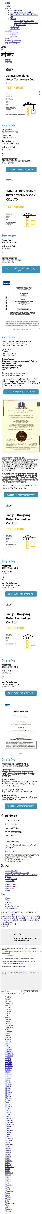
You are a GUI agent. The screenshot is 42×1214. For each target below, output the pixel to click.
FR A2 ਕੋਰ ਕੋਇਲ (16, 11)
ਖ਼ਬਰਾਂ (7, 39)
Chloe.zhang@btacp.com (19, 859)
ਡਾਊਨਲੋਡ (13, 35)
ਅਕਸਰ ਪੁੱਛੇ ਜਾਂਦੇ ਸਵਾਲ (13, 41)
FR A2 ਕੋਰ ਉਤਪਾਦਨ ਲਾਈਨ (24, 21)
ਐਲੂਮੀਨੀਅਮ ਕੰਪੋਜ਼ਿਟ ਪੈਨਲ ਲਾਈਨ (13, 916)
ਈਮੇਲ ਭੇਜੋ (4, 926)
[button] (21, 169)
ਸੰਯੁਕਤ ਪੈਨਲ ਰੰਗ (7, 922)
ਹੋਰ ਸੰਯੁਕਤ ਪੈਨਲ (11, 879)
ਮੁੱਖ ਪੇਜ (7, 7)
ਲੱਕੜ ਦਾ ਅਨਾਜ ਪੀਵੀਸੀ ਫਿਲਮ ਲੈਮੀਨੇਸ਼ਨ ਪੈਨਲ (21, 875)
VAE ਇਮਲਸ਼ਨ (15, 29)
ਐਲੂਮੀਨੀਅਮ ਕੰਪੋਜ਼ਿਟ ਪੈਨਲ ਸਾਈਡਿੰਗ (26, 920)
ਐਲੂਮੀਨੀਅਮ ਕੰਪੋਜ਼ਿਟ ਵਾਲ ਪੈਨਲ (23, 918)
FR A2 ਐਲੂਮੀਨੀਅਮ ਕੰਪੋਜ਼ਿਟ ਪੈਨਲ (22, 13)
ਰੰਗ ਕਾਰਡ (13, 37)
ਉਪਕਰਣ (13, 19)
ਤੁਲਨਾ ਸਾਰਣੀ (14, 27)
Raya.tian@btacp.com (13, 861)
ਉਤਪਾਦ (8, 9)
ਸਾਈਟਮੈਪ (11, 914)
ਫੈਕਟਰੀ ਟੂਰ (14, 33)
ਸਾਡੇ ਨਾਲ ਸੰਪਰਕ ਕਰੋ (12, 43)
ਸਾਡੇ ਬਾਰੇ (8, 31)
